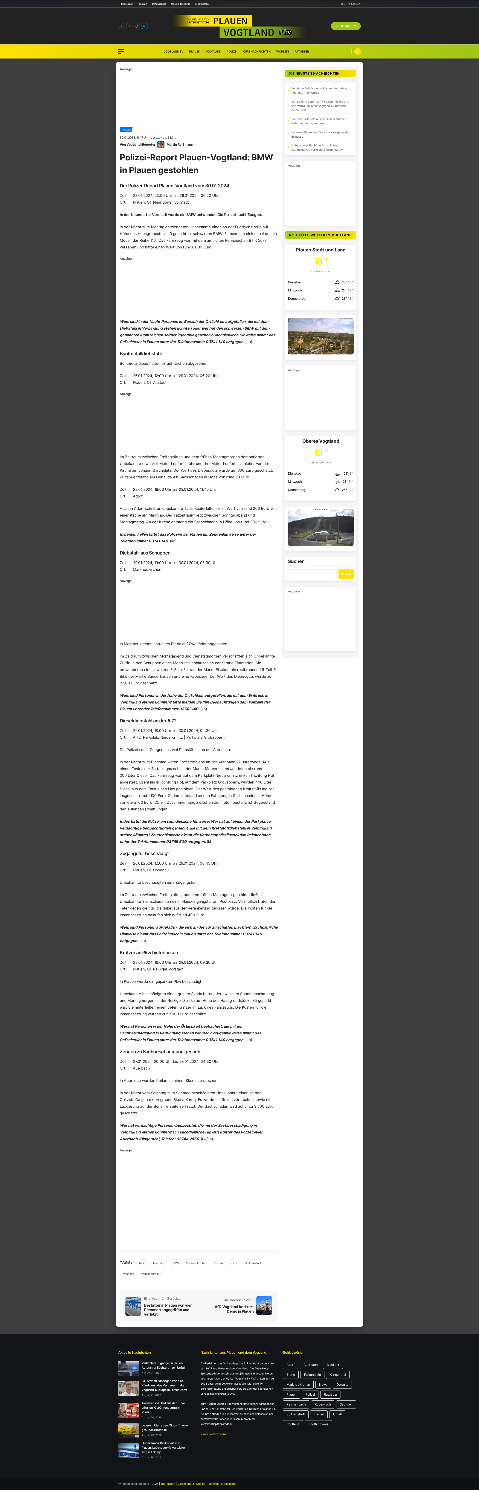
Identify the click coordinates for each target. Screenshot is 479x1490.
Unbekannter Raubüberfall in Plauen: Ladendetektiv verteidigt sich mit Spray (317, 147)
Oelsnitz (342, 1384)
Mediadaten (202, 3)
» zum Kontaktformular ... (215, 1434)
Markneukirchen (196, 1263)
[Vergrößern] (349, 322)
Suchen (296, 561)
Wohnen (282, 51)
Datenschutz (159, 3)
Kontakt (142, 3)
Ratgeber (302, 51)
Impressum (127, 3)
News (323, 1384)
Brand (290, 1375)
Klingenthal (338, 1375)
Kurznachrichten (257, 51)
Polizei (232, 51)
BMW (175, 1263)
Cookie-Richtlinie (180, 3)
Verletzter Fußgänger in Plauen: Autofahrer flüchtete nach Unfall (319, 90)
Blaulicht (333, 1365)
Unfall (337, 1414)
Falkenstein (312, 1375)
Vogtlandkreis (149, 1274)
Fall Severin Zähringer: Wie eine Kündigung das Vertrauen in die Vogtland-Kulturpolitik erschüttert (319, 106)
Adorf (142, 1263)
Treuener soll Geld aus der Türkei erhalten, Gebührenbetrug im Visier (319, 121)
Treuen (319, 1414)
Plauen (194, 51)
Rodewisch (323, 1404)
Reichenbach (296, 1404)
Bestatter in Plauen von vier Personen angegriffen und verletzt (168, 1310)
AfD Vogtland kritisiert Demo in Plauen (234, 1309)
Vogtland (213, 51)
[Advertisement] (199, 98)
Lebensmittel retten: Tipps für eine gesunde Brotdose (319, 134)
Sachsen (346, 1404)
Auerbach (158, 1263)
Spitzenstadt (253, 1263)
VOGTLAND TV (345, 26)
